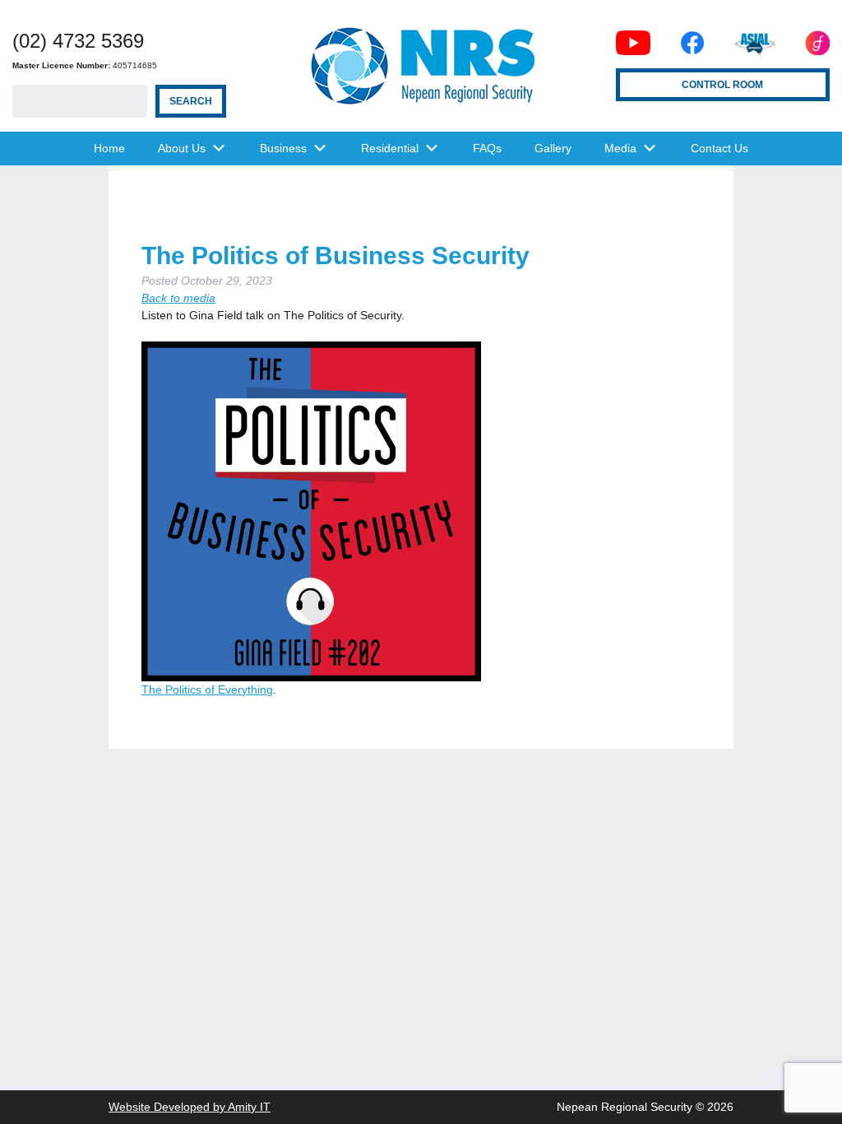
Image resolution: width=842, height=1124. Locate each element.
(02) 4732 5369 (78, 41)
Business (283, 148)
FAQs (487, 148)
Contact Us (719, 148)
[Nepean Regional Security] (420, 66)
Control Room (722, 85)
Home (109, 148)
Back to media (178, 297)
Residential (390, 148)
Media (620, 148)
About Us (182, 148)
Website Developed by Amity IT (190, 1106)
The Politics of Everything (207, 689)
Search (190, 101)
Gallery (552, 148)
